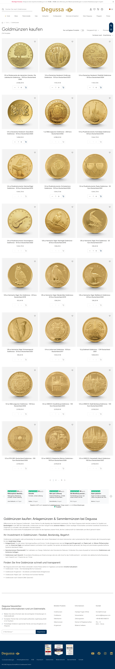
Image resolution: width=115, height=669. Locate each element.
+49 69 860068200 (102, 618)
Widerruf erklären (80, 625)
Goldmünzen (58, 612)
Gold (8, 16)
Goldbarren (57, 615)
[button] (102, 9)
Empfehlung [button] (107, 35)
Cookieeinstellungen (8, 660)
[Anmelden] (91, 9)
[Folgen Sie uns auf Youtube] (93, 653)
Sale (36, 16)
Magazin (99, 16)
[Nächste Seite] (65, 480)
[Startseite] (2, 22)
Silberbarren (57, 618)
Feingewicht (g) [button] (92, 30)
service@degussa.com (103, 615)
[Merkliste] (94, 9)
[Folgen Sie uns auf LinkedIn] (111, 653)
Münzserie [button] (106, 30)
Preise (108, 16)
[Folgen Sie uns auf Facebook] (99, 653)
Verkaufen (45, 16)
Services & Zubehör (72, 16)
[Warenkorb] (98, 9)
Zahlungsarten (79, 618)
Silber (16, 16)
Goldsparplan (57, 16)
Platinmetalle (26, 16)
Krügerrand (57, 625)
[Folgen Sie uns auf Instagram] (105, 653)
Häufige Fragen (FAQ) (82, 612)
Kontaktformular (101, 612)
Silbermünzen (58, 622)
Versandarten (79, 615)
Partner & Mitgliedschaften (83, 622)
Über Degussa (87, 16)
